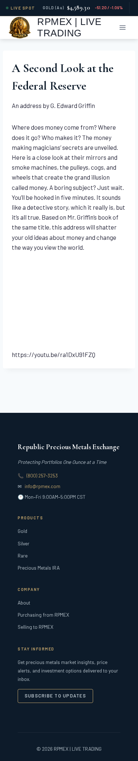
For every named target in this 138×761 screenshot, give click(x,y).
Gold (22, 531)
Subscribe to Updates (55, 695)
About (24, 602)
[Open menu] (122, 27)
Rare (23, 555)
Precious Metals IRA (39, 568)
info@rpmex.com (42, 486)
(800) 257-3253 (42, 476)
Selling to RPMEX (35, 627)
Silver (23, 543)
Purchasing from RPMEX (43, 615)
